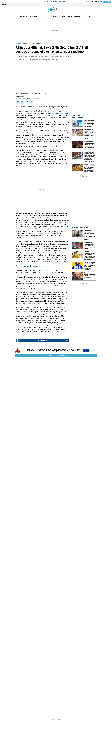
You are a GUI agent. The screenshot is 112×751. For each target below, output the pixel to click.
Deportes (46, 17)
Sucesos (41, 17)
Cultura (90, 17)
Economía (63, 17)
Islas (35, 17)
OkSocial (84, 17)
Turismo (70, 17)
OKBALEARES (33, 109)
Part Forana (77, 17)
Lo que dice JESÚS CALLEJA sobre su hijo (41, 5)
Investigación (23, 17)
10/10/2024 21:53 (20, 98)
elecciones (29, 325)
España (46, 111)
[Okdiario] (56, 10)
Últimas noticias (55, 17)
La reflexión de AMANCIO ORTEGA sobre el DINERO (20, 5)
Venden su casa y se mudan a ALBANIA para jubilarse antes (64, 5)
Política (31, 17)
